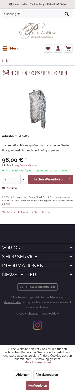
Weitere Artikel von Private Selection (26, 212)
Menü (15, 48)
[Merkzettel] (48, 48)
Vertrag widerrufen (37, 286)
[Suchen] (66, 14)
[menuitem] (11, 48)
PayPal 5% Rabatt (44, 4)
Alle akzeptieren (47, 374)
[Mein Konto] (58, 48)
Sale (63, 4)
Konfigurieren (37, 385)
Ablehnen (22, 374)
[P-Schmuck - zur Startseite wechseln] (37, 31)
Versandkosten (12, 302)
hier (7, 203)
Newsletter (21, 4)
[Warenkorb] (68, 48)
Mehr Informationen (37, 362)
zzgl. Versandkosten (26, 165)
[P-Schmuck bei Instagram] (37, 325)
